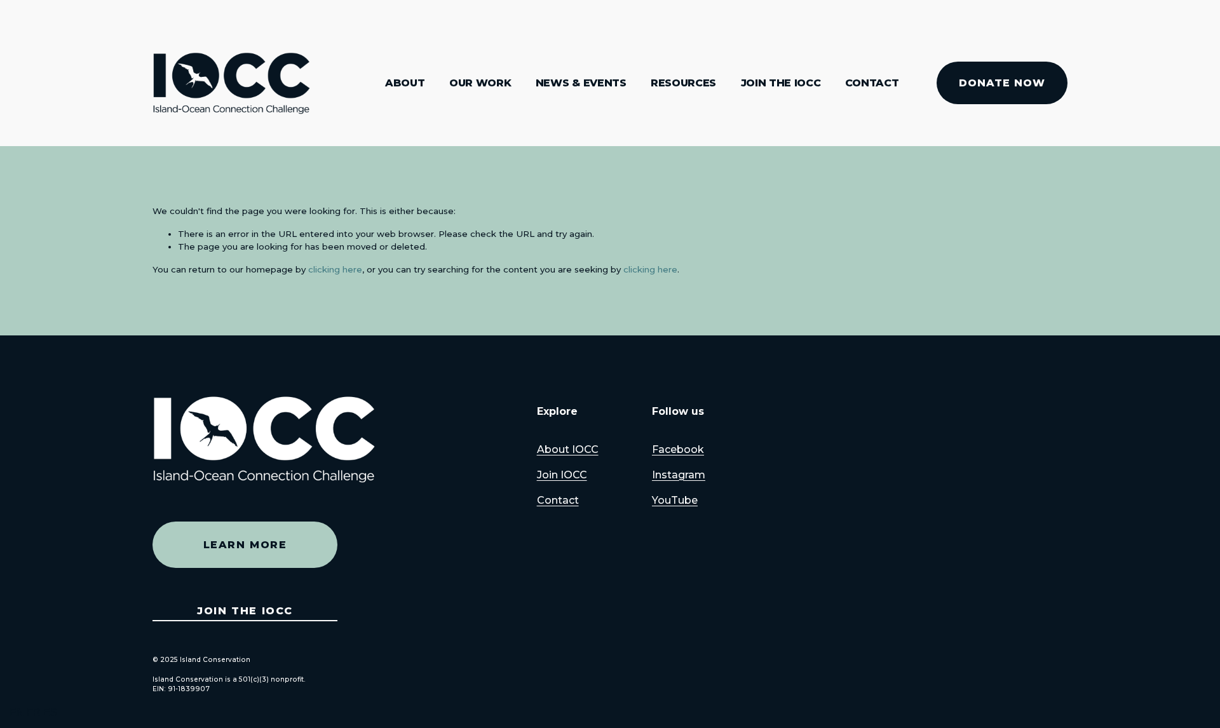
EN (17, 712)
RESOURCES (683, 83)
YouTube (675, 500)
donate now (1002, 83)
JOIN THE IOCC (781, 83)
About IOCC (568, 449)
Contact (558, 500)
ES (50, 712)
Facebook (678, 449)
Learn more (245, 545)
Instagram (678, 475)
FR (34, 712)
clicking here (335, 269)
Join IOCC (562, 475)
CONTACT (872, 83)
